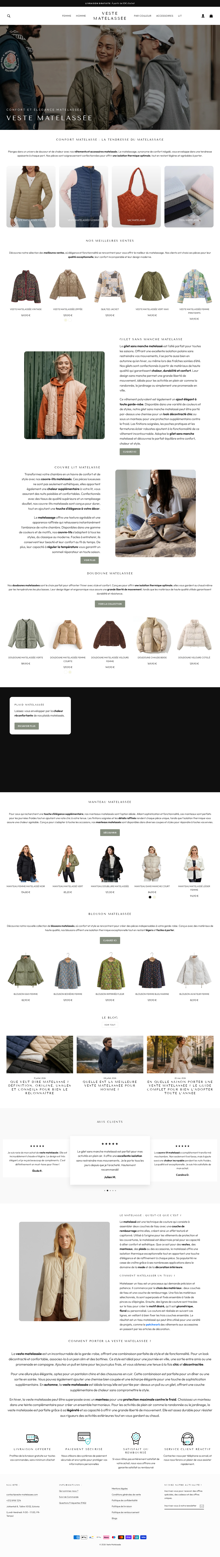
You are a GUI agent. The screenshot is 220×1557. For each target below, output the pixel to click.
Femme (66, 15)
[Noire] (70, 320)
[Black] (150, 897)
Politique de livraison (122, 1506)
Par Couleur (142, 15)
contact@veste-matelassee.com (22, 1494)
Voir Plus (89, 560)
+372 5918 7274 (13, 1500)
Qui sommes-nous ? (68, 1490)
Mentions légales (120, 1488)
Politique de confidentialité (124, 1500)
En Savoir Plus (26, 726)
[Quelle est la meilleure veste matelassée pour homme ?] (110, 1054)
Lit (180, 15)
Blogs (114, 1518)
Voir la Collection (110, 604)
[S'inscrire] (202, 1506)
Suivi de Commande (68, 1496)
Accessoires (164, 15)
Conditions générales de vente (126, 1494)
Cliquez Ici (129, 451)
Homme (81, 15)
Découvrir (110, 832)
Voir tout (109, 1025)
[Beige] (65, 320)
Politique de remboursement (125, 1512)
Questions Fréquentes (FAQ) (72, 1502)
